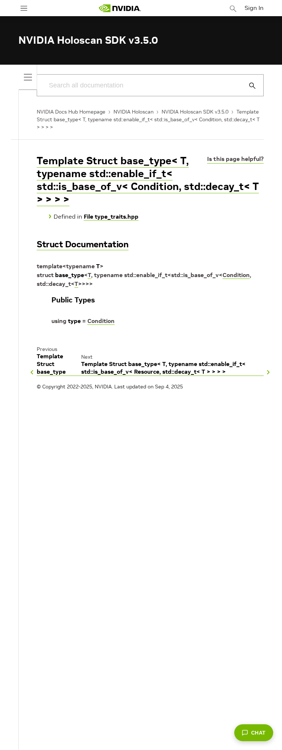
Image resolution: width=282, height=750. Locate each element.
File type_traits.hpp (111, 216)
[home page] (120, 8)
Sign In (254, 7)
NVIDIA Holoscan (133, 111)
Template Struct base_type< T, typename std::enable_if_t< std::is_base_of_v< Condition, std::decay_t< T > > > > (148, 119)
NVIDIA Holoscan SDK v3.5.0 (195, 111)
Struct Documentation (83, 244)
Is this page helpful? (235, 158)
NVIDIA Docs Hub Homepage (71, 111)
